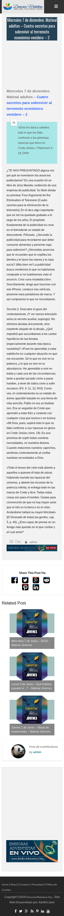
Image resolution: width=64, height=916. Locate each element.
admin (37, 752)
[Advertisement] (32, 63)
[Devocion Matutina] (23, 6)
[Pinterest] (37, 911)
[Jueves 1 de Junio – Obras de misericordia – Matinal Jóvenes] (32, 710)
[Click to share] (36, 581)
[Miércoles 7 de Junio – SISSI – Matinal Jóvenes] (32, 623)
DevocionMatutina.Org (39, 897)
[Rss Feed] (32, 911)
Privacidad (37, 884)
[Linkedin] (42, 911)
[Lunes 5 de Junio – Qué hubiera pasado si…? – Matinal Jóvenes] (32, 666)
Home (5, 884)
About (14, 884)
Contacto (24, 884)
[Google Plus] (26, 911)
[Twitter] (20, 911)
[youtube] (48, 911)
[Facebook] (16, 911)
